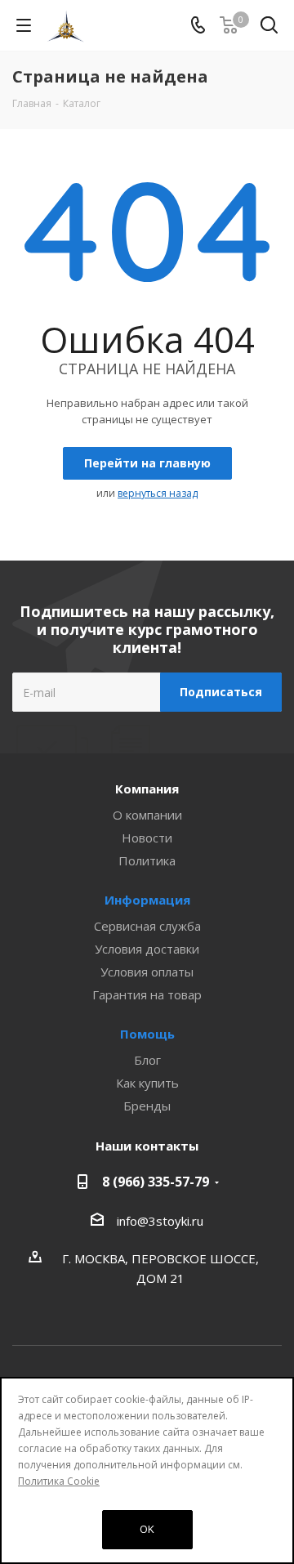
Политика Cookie (59, 1481)
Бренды (147, 1105)
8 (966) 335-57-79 (155, 1182)
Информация (147, 899)
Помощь (147, 1034)
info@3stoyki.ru (160, 1221)
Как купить (147, 1083)
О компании (147, 815)
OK (147, 1529)
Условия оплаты (147, 971)
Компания (147, 788)
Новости (147, 837)
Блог (147, 1060)
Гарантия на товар (147, 994)
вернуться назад (158, 493)
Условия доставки (147, 949)
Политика (147, 860)
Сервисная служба (147, 926)
